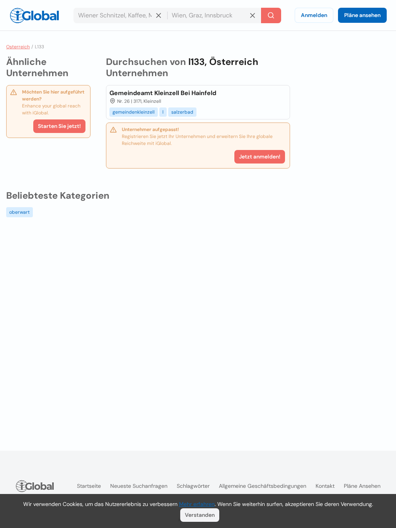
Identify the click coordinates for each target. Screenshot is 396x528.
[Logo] (34, 15)
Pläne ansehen (362, 15)
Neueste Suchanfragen (138, 485)
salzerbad (182, 112)
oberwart (19, 212)
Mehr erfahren (197, 504)
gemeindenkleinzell (134, 112)
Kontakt (325, 485)
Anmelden (314, 15)
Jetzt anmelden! (259, 156)
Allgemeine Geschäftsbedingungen (262, 485)
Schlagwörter (193, 485)
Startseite (89, 485)
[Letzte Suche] (271, 15)
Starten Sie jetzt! (59, 126)
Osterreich (18, 47)
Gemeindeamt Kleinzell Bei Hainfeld (162, 93)
